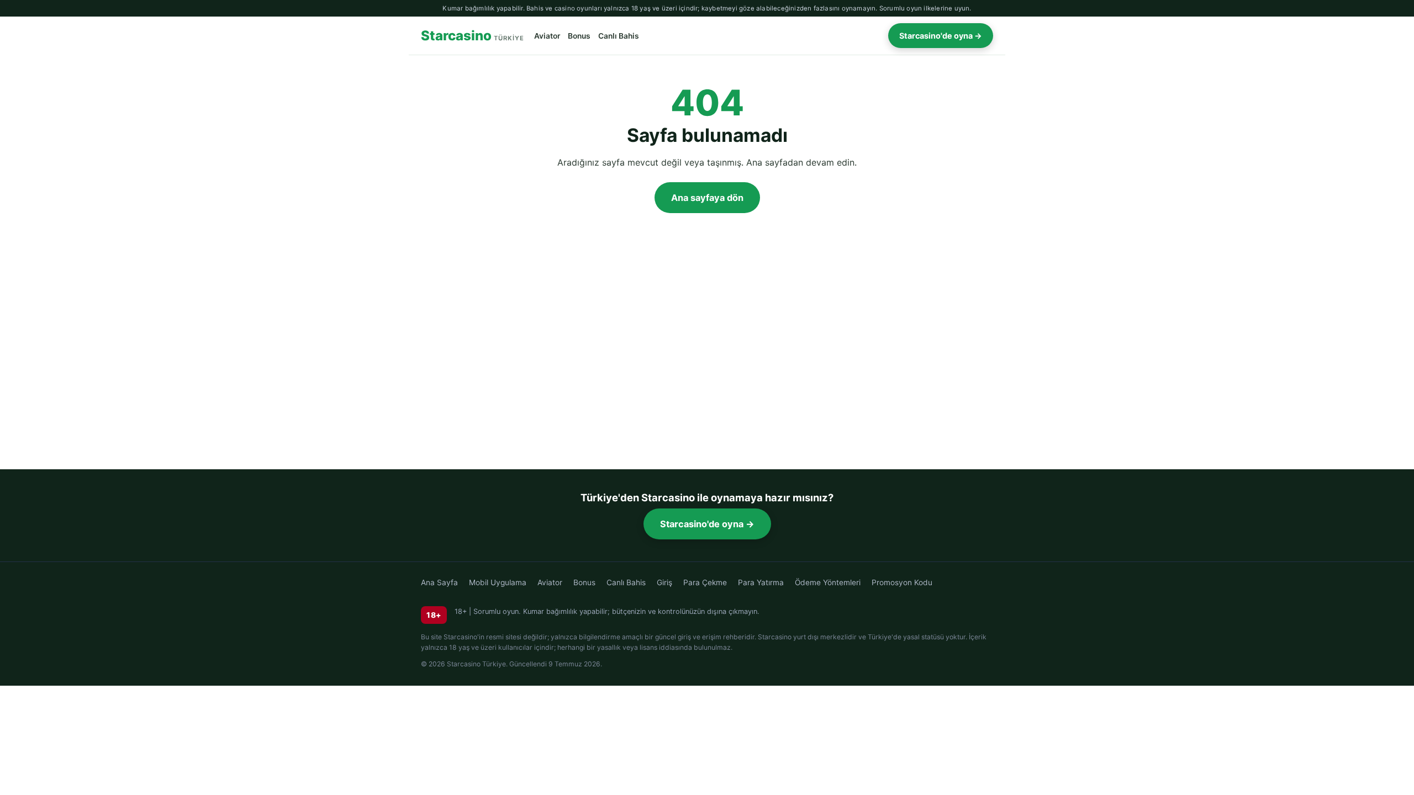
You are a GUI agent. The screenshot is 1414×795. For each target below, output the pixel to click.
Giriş (664, 582)
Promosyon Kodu (902, 582)
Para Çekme (705, 582)
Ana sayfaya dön (707, 197)
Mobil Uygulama (497, 582)
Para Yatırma (761, 582)
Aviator (547, 35)
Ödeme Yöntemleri (828, 582)
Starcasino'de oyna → (940, 35)
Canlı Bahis (618, 35)
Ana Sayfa (439, 582)
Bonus (579, 35)
